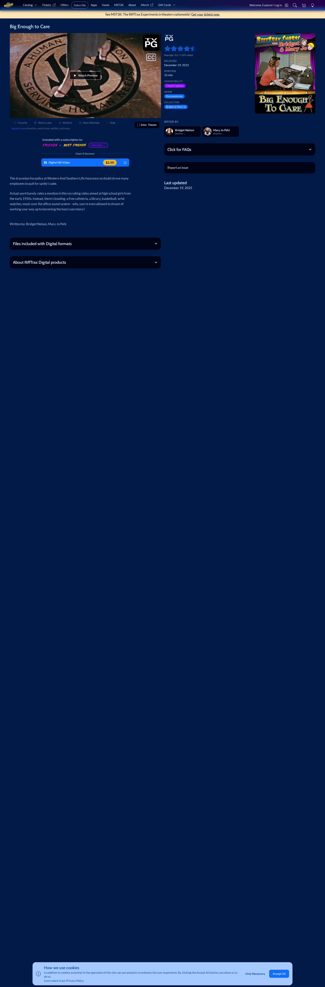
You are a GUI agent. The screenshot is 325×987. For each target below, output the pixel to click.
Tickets (46, 5)
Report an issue (177, 168)
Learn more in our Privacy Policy (64, 980)
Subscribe (80, 5)
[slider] (165, 48)
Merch (145, 5)
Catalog (28, 5)
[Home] (8, 5)
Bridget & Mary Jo (176, 106)
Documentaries (174, 96)
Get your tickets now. (205, 14)
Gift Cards (164, 5)
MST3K (119, 5)
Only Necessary (255, 973)
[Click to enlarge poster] (285, 73)
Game (105, 5)
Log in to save (18, 128)
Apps (94, 5)
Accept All (279, 973)
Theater (148, 124)
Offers (65, 5)
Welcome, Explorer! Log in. (265, 5)
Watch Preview (88, 75)
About (132, 5)
